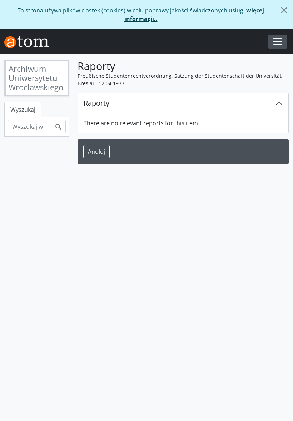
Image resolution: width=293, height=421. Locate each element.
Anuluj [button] (96, 152)
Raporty (96, 103)
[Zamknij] (284, 10)
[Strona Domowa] (29, 42)
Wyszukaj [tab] (22, 109)
